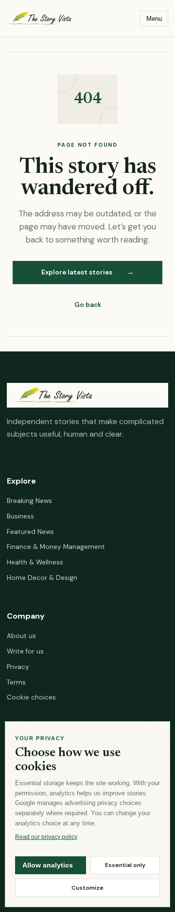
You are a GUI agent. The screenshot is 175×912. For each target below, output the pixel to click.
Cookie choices (31, 697)
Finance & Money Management (56, 547)
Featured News (30, 532)
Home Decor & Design (42, 578)
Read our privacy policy (46, 836)
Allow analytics (47, 865)
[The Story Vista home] (64, 18)
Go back (87, 305)
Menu (154, 18)
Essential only (125, 865)
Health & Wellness (35, 562)
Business (20, 516)
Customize (87, 888)
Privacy (18, 667)
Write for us (25, 651)
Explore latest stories (87, 272)
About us (21, 636)
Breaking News (29, 501)
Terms (16, 682)
